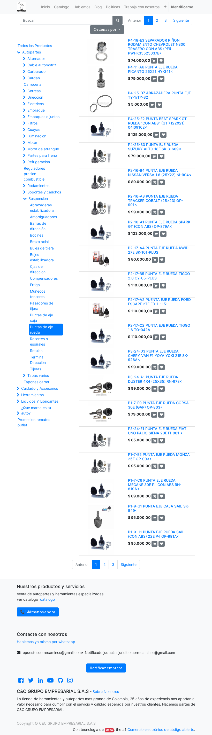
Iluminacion (36, 136)
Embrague (36, 110)
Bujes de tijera (42, 248)
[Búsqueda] (117, 20)
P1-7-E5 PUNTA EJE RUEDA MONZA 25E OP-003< (159, 456)
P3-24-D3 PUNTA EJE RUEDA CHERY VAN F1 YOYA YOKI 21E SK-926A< (158, 355)
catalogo (47, 599)
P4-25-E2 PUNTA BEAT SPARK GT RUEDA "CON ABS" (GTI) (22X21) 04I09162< (157, 123)
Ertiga (35, 285)
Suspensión (38, 198)
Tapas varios (38, 375)
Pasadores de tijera (41, 306)
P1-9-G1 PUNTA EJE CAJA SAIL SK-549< (158, 508)
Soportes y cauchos (44, 192)
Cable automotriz (41, 65)
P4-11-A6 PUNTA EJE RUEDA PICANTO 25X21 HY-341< (153, 69)
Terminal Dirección (38, 360)
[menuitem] (45, 7)
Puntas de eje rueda (41, 329)
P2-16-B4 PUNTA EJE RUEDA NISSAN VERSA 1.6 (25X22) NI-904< (159, 172)
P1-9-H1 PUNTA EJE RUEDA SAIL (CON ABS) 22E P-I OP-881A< (156, 534)
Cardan (33, 78)
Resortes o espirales (39, 341)
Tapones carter (36, 382)
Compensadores (44, 278)
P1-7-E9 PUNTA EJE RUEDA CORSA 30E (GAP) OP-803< (158, 405)
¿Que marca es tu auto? (36, 410)
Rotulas (36, 350)
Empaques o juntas (43, 116)
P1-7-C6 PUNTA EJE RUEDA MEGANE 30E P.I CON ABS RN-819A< (154, 484)
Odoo (109, 730)
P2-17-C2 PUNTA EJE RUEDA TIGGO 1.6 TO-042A (159, 327)
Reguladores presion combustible (34, 173)
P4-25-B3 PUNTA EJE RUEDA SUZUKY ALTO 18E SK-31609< (154, 146)
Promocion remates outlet (34, 422)
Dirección (35, 97)
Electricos (35, 103)
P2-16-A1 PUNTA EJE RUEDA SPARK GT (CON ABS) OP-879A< (159, 224)
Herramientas (32, 395)
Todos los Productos (35, 45)
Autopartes (31, 52)
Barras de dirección (38, 226)
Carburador (37, 71)
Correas (34, 91)
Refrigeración (38, 162)
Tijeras (35, 369)
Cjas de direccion (38, 269)
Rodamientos (38, 185)
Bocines (36, 235)
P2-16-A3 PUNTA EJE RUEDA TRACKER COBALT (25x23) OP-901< (155, 200)
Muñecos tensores (37, 294)
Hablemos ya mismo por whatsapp (46, 641)
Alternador (36, 58)
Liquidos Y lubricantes (39, 401)
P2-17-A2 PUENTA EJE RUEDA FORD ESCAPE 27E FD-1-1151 (159, 301)
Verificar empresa (106, 668)
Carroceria (32, 84)
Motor (32, 142)
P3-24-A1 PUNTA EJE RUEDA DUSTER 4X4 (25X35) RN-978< (155, 379)
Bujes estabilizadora (42, 257)
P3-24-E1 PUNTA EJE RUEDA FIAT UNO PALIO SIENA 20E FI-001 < (157, 430)
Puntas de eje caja (41, 318)
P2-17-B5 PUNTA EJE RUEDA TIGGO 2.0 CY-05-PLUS (159, 275)
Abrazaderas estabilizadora (42, 208)
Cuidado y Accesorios (39, 388)
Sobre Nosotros (106, 691)
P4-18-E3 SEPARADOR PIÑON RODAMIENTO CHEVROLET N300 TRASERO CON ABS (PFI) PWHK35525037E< (156, 46)
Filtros (32, 123)
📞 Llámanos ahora (37, 612)
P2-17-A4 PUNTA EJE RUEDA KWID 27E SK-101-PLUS (158, 250)
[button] (165, 7)
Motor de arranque (43, 149)
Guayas (33, 129)
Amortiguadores (43, 217)
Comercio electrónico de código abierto (160, 729)
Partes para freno (42, 155)
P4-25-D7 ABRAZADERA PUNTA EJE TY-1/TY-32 (159, 95)
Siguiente (181, 20)
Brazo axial (39, 241)
